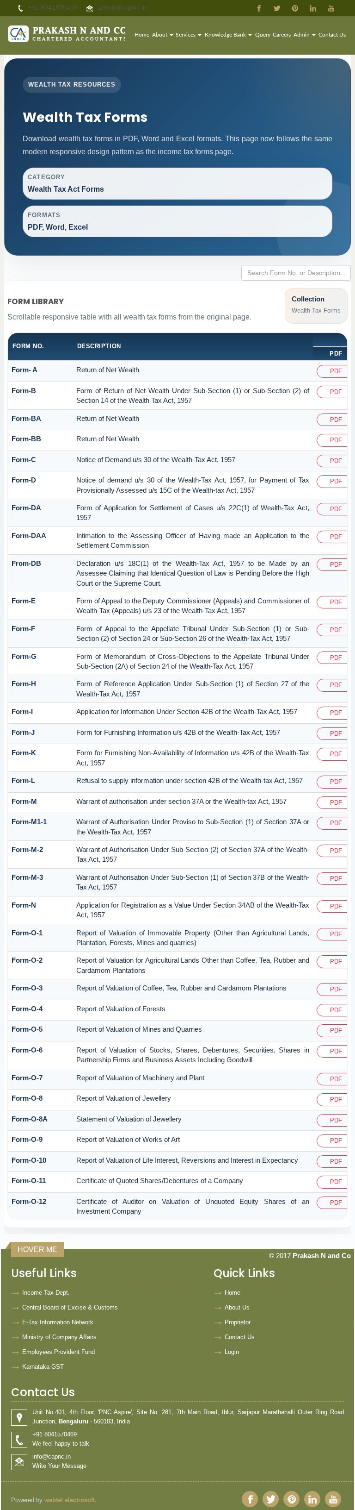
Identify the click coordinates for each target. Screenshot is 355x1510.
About (160, 35)
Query (262, 35)
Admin (302, 35)
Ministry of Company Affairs (59, 1337)
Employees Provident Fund (58, 1351)
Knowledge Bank (226, 35)
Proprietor (238, 1322)
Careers (282, 35)
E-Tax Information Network (57, 1322)
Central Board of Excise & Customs (70, 1307)
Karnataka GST (43, 1366)
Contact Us (332, 35)
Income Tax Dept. (46, 1292)
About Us (237, 1307)
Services (186, 35)
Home (142, 35)
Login (232, 1351)
